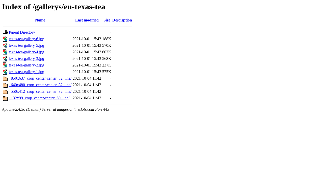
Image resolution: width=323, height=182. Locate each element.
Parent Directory (22, 32)
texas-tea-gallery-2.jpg (26, 65)
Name (40, 20)
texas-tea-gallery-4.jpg (26, 52)
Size (106, 20)
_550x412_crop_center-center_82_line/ (40, 91)
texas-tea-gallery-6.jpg (26, 39)
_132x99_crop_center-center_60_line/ (39, 98)
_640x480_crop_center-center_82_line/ (40, 85)
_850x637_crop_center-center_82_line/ (40, 78)
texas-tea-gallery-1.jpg (26, 72)
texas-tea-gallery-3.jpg (26, 58)
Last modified (87, 20)
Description (122, 20)
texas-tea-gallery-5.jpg (26, 45)
